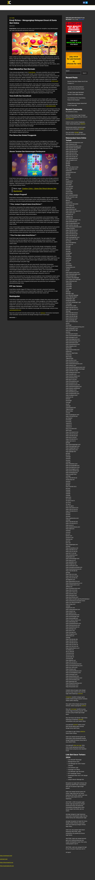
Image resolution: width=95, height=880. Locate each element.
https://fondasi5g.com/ (72, 472)
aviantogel (73, 709)
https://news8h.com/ (71, 374)
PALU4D (68, 176)
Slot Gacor (68, 240)
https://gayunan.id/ (71, 560)
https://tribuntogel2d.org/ (6, 862)
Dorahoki (81, 129)
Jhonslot (68, 269)
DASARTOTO (69, 202)
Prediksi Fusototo (70, 228)
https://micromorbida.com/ (73, 679)
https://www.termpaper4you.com (74, 142)
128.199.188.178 (70, 657)
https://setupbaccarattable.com (74, 567)
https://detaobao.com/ (71, 463)
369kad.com (69, 586)
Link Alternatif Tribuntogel (74, 759)
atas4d (67, 323)
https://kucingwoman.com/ (73, 467)
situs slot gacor (70, 506)
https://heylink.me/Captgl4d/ (73, 147)
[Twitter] (86, 2)
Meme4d (68, 249)
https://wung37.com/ (71, 276)
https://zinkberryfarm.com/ (73, 585)
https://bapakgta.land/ (71, 169)
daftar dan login (77, 745)
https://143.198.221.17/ (71, 314)
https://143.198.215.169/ (72, 167)
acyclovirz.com (69, 537)
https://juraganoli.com (71, 160)
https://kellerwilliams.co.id (72, 648)
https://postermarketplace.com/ (74, 678)
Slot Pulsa (68, 177)
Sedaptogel (69, 253)
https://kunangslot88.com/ (72, 465)
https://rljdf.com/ (70, 528)
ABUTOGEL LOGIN (70, 802)
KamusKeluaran (70, 118)
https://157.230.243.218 (72, 646)
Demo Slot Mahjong (71, 242)
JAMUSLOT (69, 423)
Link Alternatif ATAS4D (72, 334)
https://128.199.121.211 (71, 549)
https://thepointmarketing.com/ (74, 683)
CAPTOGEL (69, 198)
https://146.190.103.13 (71, 641)
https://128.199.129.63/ (72, 312)
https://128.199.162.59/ (72, 435)
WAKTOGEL (69, 348)
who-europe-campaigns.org (73, 219)
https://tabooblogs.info (72, 621)
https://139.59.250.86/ (72, 316)
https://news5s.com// (71, 593)
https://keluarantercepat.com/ (73, 146)
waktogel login (3, 859)
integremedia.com (70, 267)
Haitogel (76, 132)
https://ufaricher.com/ (71, 281)
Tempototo (68, 256)
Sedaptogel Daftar (70, 300)
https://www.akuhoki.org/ (72, 470)
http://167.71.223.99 (71, 553)
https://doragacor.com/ (72, 337)
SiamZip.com (69, 539)
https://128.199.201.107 (72, 642)
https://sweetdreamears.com (73, 623)
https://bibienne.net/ (71, 209)
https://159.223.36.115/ (72, 434)
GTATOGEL (69, 190)
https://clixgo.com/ (70, 604)
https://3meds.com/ (71, 669)
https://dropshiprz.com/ (72, 328)
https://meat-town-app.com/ (73, 211)
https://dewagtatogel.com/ (73, 446)
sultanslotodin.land (71, 407)
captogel (68, 490)
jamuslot (68, 455)
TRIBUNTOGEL (69, 358)
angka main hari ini (71, 441)
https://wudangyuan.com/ (72, 414)
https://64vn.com (70, 630)
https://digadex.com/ (71, 346)
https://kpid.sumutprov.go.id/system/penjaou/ (77, 599)
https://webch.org (70, 611)
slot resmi (68, 502)
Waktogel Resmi (72, 761)
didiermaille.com (70, 635)
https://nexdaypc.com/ (71, 674)
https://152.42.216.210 (71, 551)
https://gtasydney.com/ (72, 449)
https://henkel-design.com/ (73, 376)
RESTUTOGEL (69, 193)
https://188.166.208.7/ (71, 232)
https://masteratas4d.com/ (73, 344)
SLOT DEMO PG (70, 205)
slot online (68, 499)
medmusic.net (69, 397)
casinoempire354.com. (15, 310)
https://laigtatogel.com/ (72, 544)
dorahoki (68, 332)
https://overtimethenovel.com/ (73, 663)
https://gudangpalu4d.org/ (7, 866)
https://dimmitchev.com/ (72, 685)
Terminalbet (69, 265)
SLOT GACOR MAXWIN (72, 195)
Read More (12, 317)
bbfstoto (43, 313)
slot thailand (69, 418)
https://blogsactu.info (71, 634)
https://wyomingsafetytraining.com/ (75, 326)
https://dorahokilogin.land (72, 616)
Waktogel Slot (80, 779)
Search (67, 70)
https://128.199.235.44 (72, 151)
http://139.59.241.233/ (71, 318)
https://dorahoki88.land (72, 618)
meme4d (68, 458)
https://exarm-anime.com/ (72, 272)
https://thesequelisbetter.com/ (73, 226)
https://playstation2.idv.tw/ (73, 581)
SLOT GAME (11, 17)
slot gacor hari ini (70, 500)
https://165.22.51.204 (71, 153)
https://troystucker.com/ (72, 686)
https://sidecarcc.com (71, 144)
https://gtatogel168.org (72, 158)
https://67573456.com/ (72, 321)
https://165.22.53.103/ (71, 590)
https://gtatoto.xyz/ (71, 660)
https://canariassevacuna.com (73, 569)
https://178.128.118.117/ (72, 439)
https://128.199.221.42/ (72, 230)
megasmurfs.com (70, 607)
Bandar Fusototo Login (72, 197)
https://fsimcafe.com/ (71, 595)
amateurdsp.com (70, 479)
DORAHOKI (69, 170)
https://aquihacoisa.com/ (72, 518)
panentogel (69, 400)
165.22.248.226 (70, 651)
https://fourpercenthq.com (72, 614)
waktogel (68, 402)
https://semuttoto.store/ (72, 342)
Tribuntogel (69, 283)
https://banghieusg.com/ (72, 391)
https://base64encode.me (72, 627)
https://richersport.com (72, 565)
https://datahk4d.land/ (71, 555)
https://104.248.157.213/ (72, 432)
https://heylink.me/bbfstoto (73, 388)
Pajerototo (68, 258)
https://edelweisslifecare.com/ (73, 671)
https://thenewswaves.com (73, 625)
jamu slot (68, 542)
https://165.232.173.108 (72, 154)
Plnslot (67, 270)
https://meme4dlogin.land (72, 558)
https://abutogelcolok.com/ (73, 339)
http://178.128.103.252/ (72, 233)
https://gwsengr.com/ (71, 681)
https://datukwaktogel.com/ (73, 341)
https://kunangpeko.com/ (72, 469)
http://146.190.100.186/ (72, 330)
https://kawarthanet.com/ (72, 676)
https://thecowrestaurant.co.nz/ (74, 583)
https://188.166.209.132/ (72, 309)
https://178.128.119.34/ (72, 416)
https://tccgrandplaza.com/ (73, 223)
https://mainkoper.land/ (6, 855)
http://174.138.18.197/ (71, 428)
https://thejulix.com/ (71, 365)
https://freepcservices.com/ (73, 372)
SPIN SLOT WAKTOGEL (72, 353)
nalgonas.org (69, 216)
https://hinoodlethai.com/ (72, 381)
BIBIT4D (68, 200)
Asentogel (68, 260)
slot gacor (68, 504)
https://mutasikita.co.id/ (72, 548)
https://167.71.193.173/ (71, 592)
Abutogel (68, 251)
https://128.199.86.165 (71, 149)
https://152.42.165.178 (71, 156)
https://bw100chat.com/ (72, 597)
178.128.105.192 (70, 653)
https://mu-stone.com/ (71, 667)
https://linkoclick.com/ (71, 221)
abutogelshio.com (70, 579)
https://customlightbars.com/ (73, 672)
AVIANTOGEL (69, 191)
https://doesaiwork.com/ (72, 362)
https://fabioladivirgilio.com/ (73, 274)
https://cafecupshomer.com (73, 609)
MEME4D (83, 124)
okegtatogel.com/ (70, 556)
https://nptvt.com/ (70, 212)
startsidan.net (69, 214)
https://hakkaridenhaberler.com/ (74, 363)
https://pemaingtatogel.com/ (73, 444)
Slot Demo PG (69, 244)
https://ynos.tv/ (70, 525)
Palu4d (67, 262)
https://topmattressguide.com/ (74, 386)
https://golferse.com (71, 613)
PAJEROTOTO (69, 181)
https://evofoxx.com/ (71, 360)
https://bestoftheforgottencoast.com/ (75, 367)
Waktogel (68, 246)
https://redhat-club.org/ (72, 225)
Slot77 (67, 179)
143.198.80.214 (70, 649)
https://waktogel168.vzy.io (72, 237)
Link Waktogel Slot (73, 763)
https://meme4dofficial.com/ (73, 335)
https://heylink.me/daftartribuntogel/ (75, 369)
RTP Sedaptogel (72, 773)
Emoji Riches (32, 72)
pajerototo (68, 497)
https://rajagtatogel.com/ (72, 448)
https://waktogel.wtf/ (71, 319)
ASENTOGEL (69, 183)
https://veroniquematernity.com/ (74, 665)
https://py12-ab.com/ (71, 379)
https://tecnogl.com (71, 632)
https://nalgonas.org (71, 563)
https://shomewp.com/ (71, 377)
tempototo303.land (71, 172)
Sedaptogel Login (70, 298)
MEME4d (82, 731)
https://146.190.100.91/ (72, 307)
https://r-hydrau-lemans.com (73, 620)
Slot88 (67, 290)
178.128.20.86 (69, 658)
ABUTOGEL (69, 184)
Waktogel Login (70, 293)
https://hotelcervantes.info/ (73, 384)
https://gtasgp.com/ (71, 451)
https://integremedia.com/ (72, 393)
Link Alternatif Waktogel (72, 295)
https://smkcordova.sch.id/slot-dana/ (75, 600)
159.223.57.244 (70, 655)
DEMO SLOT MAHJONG (72, 204)
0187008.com (69, 218)
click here (81, 19)
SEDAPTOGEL (69, 188)
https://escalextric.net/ (71, 383)
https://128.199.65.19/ (71, 235)
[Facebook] (84, 2)
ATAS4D (68, 413)
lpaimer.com (69, 535)
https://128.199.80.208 (72, 639)
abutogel (68, 814)
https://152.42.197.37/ (71, 662)
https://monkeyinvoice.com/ (73, 588)
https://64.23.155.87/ (71, 437)
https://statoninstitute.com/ (73, 527)
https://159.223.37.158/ (72, 239)
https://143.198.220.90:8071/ (73, 602)
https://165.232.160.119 (72, 644)
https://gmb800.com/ (71, 562)
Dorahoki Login (74, 767)
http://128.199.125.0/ (71, 486)
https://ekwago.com (71, 628)
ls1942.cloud (54, 81)
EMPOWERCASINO (51, 106)
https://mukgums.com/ (71, 395)
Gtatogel (68, 255)
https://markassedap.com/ (72, 349)
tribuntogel (68, 325)
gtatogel (68, 162)
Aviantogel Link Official (74, 769)
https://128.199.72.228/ (72, 370)
